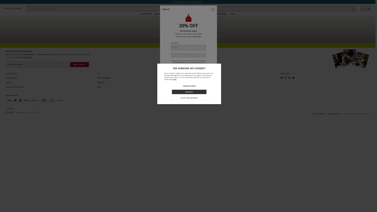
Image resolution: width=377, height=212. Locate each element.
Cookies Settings (189, 86)
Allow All (189, 92)
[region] (189, 84)
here (174, 79)
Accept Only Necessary (189, 98)
